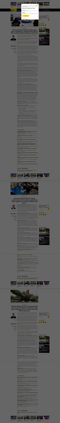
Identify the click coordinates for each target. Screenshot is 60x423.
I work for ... (23, 12)
